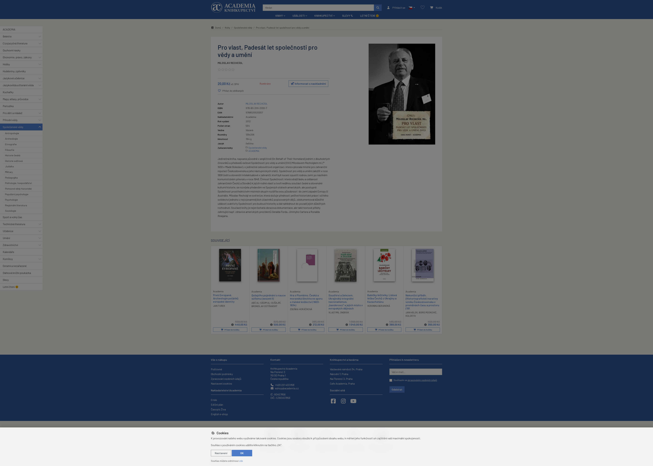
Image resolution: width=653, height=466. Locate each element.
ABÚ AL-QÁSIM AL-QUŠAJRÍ (266, 302)
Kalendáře (8, 251)
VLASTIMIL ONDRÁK (339, 312)
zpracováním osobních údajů (422, 380)
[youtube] (353, 400)
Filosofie (9, 149)
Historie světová (14, 160)
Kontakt (275, 359)
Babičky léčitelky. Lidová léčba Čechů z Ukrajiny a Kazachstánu (382, 298)
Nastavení (221, 453)
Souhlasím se (415, 380)
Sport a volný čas (12, 217)
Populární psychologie (16, 194)
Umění (6, 238)
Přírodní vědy (10, 120)
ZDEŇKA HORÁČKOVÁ (301, 309)
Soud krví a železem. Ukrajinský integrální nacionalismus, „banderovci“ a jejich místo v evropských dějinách (346, 302)
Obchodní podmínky (222, 374)
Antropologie (12, 133)
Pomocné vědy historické (18, 188)
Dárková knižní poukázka (17, 272)
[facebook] (333, 400)
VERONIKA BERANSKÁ (378, 305)
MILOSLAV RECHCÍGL (230, 62)
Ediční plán (217, 404)
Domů (218, 27)
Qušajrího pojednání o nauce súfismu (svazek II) (269, 297)
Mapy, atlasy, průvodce (15, 99)
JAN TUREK (219, 305)
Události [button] (298, 15)
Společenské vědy (13, 127)
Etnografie (11, 144)
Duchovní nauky (11, 50)
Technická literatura (14, 224)
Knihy (227, 27)
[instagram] (343, 400)
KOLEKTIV (411, 315)
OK (242, 453)
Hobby (6, 64)
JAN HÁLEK (412, 312)
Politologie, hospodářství (18, 183)
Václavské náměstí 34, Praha (346, 369)
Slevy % (347, 15)
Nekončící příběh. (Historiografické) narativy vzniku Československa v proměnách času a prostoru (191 (422, 302)
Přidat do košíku (231, 329)
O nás (214, 399)
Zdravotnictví (10, 245)
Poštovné (216, 369)
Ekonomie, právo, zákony (17, 57)
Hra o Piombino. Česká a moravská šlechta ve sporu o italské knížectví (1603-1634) (306, 300)
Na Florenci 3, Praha (341, 378)
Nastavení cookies (221, 383)
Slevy (6, 279)
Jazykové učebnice (13, 78)
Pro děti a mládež (12, 113)
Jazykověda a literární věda (18, 85)
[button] (411, 7)
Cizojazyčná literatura (15, 43)
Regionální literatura (16, 205)
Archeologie (11, 138)
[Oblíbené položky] (422, 7)
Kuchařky (8, 92)
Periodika (8, 106)
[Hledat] (378, 7)
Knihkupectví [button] (323, 15)
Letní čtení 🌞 (369, 15)
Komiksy (8, 258)
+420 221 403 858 (284, 384)
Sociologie (10, 210)
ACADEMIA (9, 29)
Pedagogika (11, 177)
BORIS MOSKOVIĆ (428, 312)
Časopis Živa (218, 409)
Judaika (9, 166)
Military (9, 172)
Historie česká (12, 155)
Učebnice (8, 231)
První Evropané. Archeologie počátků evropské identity (225, 298)
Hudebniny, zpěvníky (14, 71)
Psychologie (11, 199)
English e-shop (219, 414)
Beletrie (7, 36)
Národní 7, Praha (339, 374)
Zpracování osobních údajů (226, 378)
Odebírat (397, 389)
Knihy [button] (279, 15)
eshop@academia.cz (286, 388)
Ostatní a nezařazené (15, 265)
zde (241, 460)
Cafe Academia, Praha (342, 383)
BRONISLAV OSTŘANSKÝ (264, 306)
